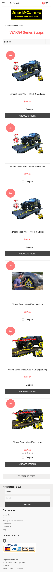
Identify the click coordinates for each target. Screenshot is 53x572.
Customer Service (9, 518)
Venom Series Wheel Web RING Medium (27, 166)
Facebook (4, 541)
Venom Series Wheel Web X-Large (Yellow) (27, 369)
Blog (4, 530)
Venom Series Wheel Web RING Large (27, 231)
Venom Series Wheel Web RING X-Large (27, 94)
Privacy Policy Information (13, 521)
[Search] (11, 3)
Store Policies (8, 524)
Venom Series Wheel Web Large (27, 442)
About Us (6, 515)
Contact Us (7, 527)
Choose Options (27, 116)
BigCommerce (17, 568)
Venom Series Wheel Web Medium (27, 304)
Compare (29, 109)
